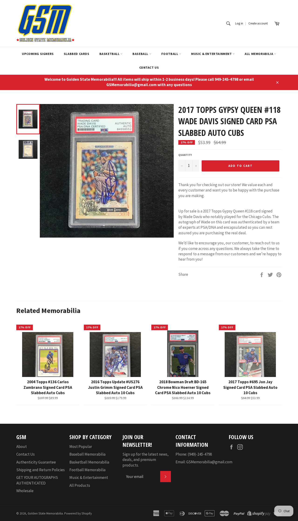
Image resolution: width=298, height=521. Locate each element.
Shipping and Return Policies (40, 469)
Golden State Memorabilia (45, 513)
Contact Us (149, 67)
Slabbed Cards (76, 54)
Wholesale (25, 490)
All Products (79, 485)
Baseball (140, 54)
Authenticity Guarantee (36, 462)
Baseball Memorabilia (87, 454)
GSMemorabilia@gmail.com (209, 461)
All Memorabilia (259, 54)
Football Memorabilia (87, 469)
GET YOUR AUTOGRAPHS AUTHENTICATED (37, 480)
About (21, 446)
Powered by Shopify (78, 513)
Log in (239, 23)
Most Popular (80, 446)
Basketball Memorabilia (89, 462)
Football (170, 54)
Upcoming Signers (38, 54)
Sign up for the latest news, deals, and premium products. (145, 460)
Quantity (185, 155)
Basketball (110, 54)
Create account (258, 23)
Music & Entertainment (212, 54)
